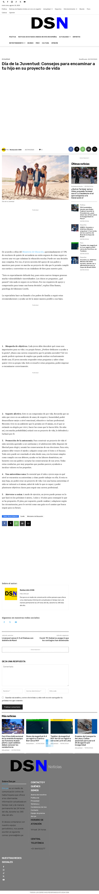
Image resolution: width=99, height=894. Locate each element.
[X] (20, 2)
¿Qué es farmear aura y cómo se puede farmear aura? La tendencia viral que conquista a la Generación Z (82, 193)
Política (4, 9)
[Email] (94, 149)
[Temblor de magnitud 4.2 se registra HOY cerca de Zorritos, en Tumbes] (75, 245)
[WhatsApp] (82, 149)
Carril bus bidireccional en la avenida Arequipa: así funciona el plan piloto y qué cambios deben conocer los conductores (12, 741)
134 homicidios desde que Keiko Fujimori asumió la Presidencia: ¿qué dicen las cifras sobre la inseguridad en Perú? (88, 212)
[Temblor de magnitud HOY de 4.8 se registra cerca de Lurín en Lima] (62, 726)
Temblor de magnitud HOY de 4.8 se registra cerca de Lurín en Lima (61, 738)
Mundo (82, 9)
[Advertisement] (49, 106)
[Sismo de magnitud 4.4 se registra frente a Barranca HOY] (37, 726)
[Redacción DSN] (4, 150)
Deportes (58, 9)
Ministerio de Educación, (33, 252)
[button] (4, 2)
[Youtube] (25, 2)
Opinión (12, 13)
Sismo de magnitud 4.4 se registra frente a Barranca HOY (36, 738)
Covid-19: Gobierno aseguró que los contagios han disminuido (54, 639)
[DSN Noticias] (49, 24)
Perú (88, 9)
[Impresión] (88, 149)
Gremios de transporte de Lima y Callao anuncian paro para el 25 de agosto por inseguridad (85, 740)
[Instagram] (12, 2)
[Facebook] (8, 2)
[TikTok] (16, 2)
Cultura (4, 13)
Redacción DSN (16, 149)
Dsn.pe (5, 788)
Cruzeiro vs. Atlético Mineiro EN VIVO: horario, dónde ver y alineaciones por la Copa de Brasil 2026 (88, 263)
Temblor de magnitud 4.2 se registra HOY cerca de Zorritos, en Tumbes (88, 248)
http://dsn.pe (24, 594)
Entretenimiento (69, 9)
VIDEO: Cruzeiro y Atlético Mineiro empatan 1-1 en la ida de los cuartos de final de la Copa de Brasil (88, 231)
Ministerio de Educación (35, 516)
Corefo (22, 516)
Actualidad (47, 9)
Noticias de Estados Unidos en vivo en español (25, 9)
